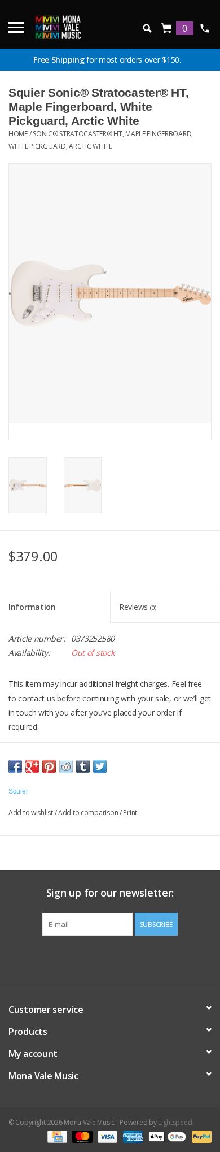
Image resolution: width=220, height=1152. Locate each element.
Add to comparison (89, 812)
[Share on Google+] (32, 766)
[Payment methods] (55, 1136)
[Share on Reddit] (66, 766)
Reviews (137, 606)
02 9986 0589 (204, 28)
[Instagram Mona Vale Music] (120, 959)
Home (18, 133)
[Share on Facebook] (15, 766)
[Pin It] (49, 766)
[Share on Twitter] (100, 766)
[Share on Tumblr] (83, 766)
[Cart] (167, 28)
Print (130, 812)
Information (32, 606)
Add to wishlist (30, 812)
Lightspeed (175, 1122)
